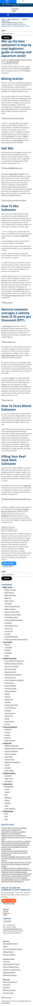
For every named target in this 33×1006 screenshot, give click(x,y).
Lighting (7, 694)
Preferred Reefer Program (11, 964)
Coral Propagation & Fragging (14, 680)
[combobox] (16, 34)
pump (27, 71)
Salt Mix (7, 719)
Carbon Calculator (10, 754)
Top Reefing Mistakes (11, 637)
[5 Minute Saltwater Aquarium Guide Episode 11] (16, 501)
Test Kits (7, 724)
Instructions (7, 985)
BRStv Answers (9, 593)
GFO (6, 795)
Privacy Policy (5, 1003)
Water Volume (9, 771)
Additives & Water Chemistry (14, 664)
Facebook (6, 909)
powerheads (27, 486)
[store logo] (16, 10)
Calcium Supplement (11, 751)
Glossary (7, 732)
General (7, 792)
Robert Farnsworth (12, 62)
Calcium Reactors (10, 677)
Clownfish (8, 650)
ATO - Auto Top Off (10, 669)
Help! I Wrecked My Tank (12, 606)
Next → (11, 566)
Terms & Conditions (9, 955)
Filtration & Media (10, 686)
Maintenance (9, 699)
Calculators (6, 987)
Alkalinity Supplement (11, 746)
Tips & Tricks (9, 631)
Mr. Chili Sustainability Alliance (12, 949)
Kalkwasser (8, 798)
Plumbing (8, 702)
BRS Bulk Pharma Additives (13, 675)
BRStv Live (8, 598)
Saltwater (25, 19)
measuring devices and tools (15, 295)
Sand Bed (8, 768)
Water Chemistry (10, 740)
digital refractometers (8, 355)
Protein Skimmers (10, 708)
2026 (6, 814)
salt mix (22, 69)
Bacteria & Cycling (10, 672)
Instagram (6, 913)
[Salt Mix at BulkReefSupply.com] (11, 168)
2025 (6, 816)
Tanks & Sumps (9, 721)
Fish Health (8, 604)
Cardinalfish (8, 647)
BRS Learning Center (14, 19)
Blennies (7, 645)
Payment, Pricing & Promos (11, 970)
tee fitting (10, 136)
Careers (5, 946)
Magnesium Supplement (12, 762)
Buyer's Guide (9, 601)
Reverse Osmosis (10, 713)
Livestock (7, 697)
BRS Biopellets (9, 786)
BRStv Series (5, 21)
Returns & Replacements (11, 967)
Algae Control (9, 778)
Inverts (7, 656)
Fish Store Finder (8, 993)
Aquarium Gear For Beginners (14, 661)
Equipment (8, 729)
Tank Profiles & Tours (11, 626)
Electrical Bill (9, 757)
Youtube (5, 911)
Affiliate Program (8, 952)
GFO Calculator (9, 759)
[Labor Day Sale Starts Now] (16, 15)
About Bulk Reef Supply (10, 944)
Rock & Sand (9, 716)
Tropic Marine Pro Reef (16, 174)
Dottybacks (8, 653)
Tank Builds (8, 623)
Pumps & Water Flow (11, 705)
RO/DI (28, 69)
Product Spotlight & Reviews (14, 620)
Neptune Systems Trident (13, 615)
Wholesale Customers (10, 975)
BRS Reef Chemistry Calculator (14, 748)
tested (29, 189)
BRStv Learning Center (10, 982)
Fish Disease (9, 781)
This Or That (8, 628)
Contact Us (6, 961)
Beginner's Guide (10, 590)
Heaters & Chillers (10, 691)
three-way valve (18, 140)
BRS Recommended (9, 990)
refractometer (7, 326)
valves (25, 136)
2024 (6, 819)
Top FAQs (7, 634)
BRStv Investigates (10, 595)
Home (4, 19)
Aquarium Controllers (12, 666)
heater (12, 378)
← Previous (5, 566)
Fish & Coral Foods (10, 688)
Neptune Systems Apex (12, 612)
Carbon (7, 789)
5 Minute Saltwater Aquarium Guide (12, 22)
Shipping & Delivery (9, 972)
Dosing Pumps (9, 683)
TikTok (5, 915)
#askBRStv (4, 516)
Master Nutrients (10, 609)
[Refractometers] (7, 303)
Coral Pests (8, 776)
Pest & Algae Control (11, 617)
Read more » (9, 563)
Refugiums (8, 710)
